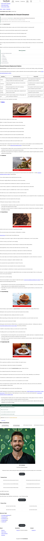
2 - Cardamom (3, 56)
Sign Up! (18, 530)
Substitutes (17, 1)
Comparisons (22, 1)
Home (1, 9)
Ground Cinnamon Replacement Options (6, 53)
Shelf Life (31, 1)
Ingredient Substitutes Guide (13, 417)
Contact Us (34, 530)
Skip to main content (4, 5)
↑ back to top (22, 525)
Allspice (3, 102)
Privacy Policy (3, 531)
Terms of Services (4, 533)
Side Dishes (13, 1)
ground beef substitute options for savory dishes (8, 325)
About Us (3, 530)
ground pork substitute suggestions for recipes (32, 279)
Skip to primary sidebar (5, 6)
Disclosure (3, 535)
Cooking (4, 9)
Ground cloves (2, 235)
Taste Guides (27, 1)
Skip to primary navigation (5, 3)
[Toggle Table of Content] (22, 51)
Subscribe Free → (22, 499)
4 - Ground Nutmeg (4, 59)
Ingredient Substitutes (6, 515)
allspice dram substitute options (15, 145)
